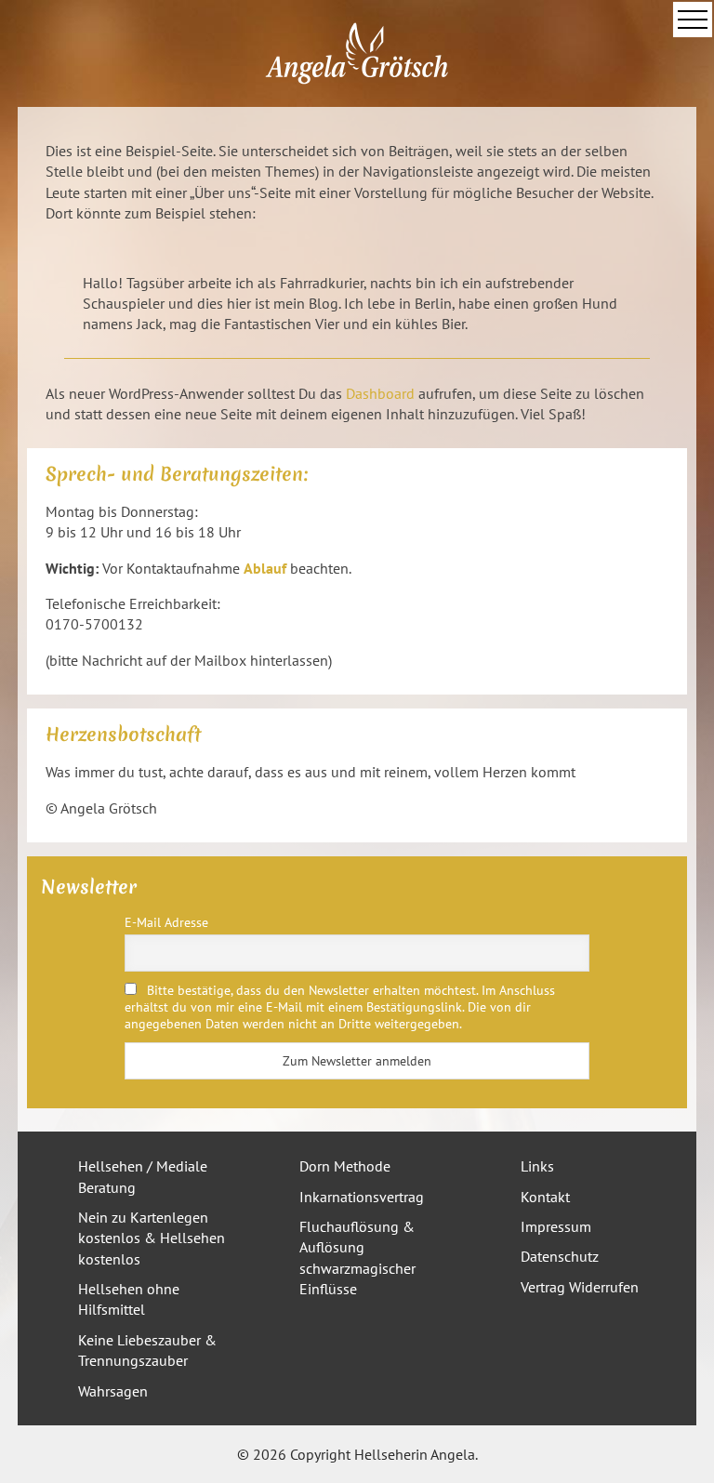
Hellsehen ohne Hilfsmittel (128, 1298)
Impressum (556, 1226)
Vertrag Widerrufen (580, 1287)
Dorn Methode (344, 1166)
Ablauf (265, 568)
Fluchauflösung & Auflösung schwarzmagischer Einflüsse (357, 1257)
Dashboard (380, 393)
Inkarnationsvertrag (361, 1196)
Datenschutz (560, 1256)
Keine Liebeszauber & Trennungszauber (147, 1350)
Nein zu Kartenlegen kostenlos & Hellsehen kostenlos (151, 1238)
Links (537, 1166)
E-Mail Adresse (166, 922)
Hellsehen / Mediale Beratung (142, 1176)
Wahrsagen (113, 1391)
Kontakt (545, 1196)
